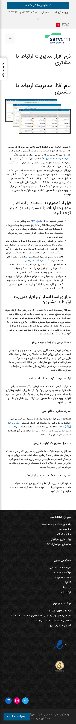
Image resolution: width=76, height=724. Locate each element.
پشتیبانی (45, 12)
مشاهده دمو (65, 529)
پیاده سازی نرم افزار (61, 539)
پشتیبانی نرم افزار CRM (59, 544)
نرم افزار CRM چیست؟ (59, 611)
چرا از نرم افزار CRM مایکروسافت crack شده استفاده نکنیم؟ (41, 616)
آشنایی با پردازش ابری (60, 626)
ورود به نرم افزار (61, 12)
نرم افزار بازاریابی (34, 261)
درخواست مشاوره (16, 716)
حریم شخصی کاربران (60, 568)
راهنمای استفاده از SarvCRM (56, 525)
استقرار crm (37, 221)
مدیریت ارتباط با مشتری (58, 159)
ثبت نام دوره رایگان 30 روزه (38, 5)
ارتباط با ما (66, 592)
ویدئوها (67, 587)
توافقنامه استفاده (62, 573)
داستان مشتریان (63, 578)
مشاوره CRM (64, 534)
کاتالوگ (67, 582)
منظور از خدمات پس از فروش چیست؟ (51, 621)
